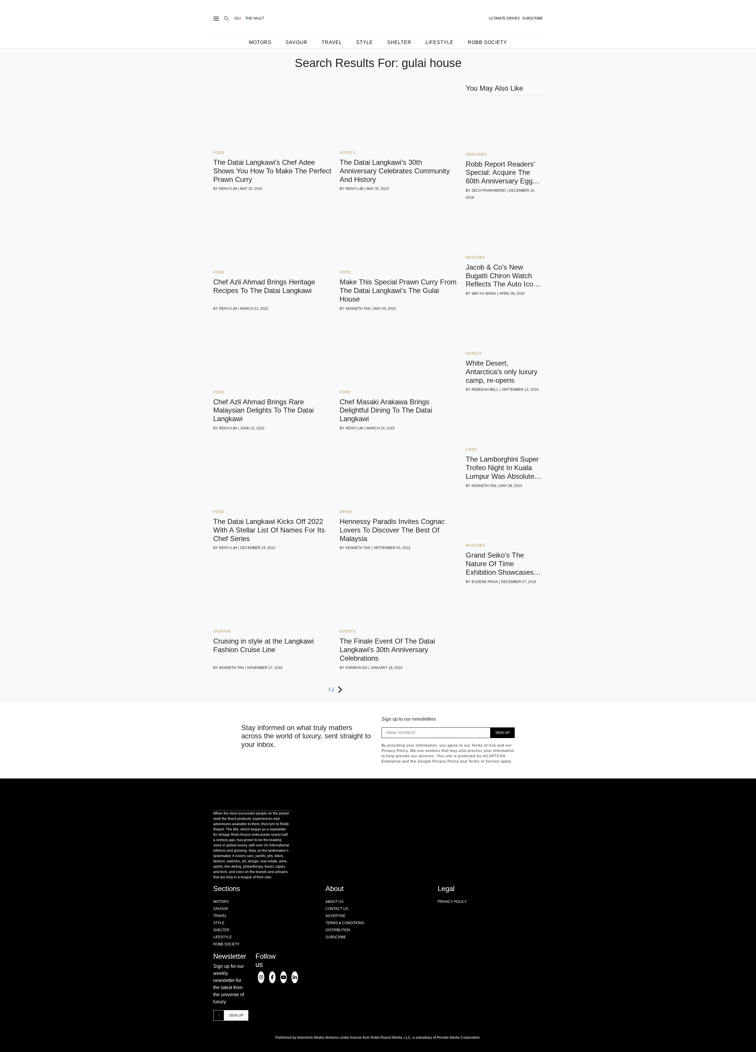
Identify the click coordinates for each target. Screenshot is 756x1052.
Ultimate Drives (504, 18)
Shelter (399, 42)
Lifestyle (440, 42)
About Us (334, 902)
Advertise (335, 916)
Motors (260, 42)
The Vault (254, 18)
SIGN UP (502, 733)
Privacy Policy (452, 902)
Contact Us (336, 909)
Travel (332, 42)
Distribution (337, 930)
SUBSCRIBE (532, 18)
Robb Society (487, 42)
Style (364, 42)
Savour (296, 42)
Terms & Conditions (344, 923)
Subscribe (335, 937)
